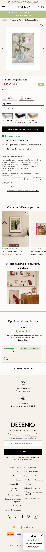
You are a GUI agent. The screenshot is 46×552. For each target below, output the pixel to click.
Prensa (19, 472)
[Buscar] (8, 7)
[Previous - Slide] (3, 48)
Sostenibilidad (16, 484)
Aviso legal (17, 476)
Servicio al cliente (31, 472)
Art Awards (17, 506)
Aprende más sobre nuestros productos (23, 191)
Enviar (23, 452)
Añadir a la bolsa (23, 129)
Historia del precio (9, 186)
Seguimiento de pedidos (33, 476)
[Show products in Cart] (42, 7)
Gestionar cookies (31, 498)
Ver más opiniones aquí (23, 368)
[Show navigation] (3, 7)
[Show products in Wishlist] (37, 7)
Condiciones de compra (33, 480)
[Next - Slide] (43, 48)
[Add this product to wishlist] (41, 25)
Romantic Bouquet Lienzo (29, 20)
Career (19, 480)
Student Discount (15, 495)
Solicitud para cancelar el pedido (33, 493)
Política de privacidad (29, 457)
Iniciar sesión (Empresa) (12, 510)
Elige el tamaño (8, 104)
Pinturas (13, 20)
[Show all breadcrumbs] (4, 20)
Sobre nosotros (15, 468)
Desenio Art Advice (32, 468)
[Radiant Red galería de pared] (23, 287)
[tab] (6, 75)
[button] (33, 541)
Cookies (27, 484)
